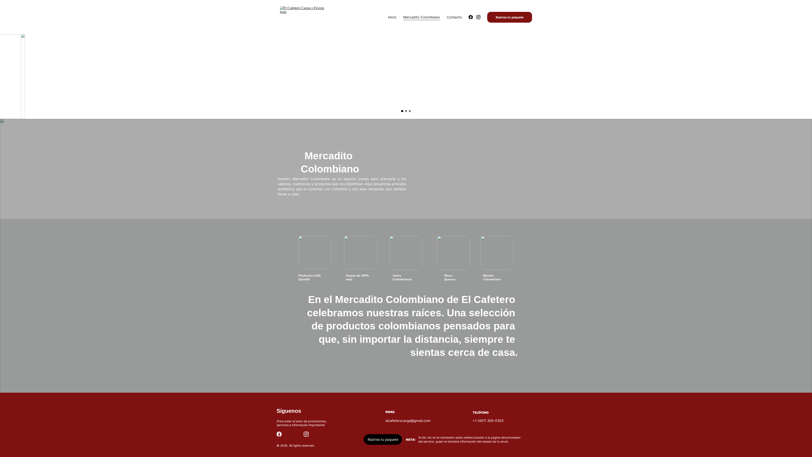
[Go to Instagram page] (478, 17)
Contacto (454, 17)
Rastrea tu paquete (510, 17)
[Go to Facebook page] (472, 17)
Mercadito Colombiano (421, 17)
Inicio (392, 17)
